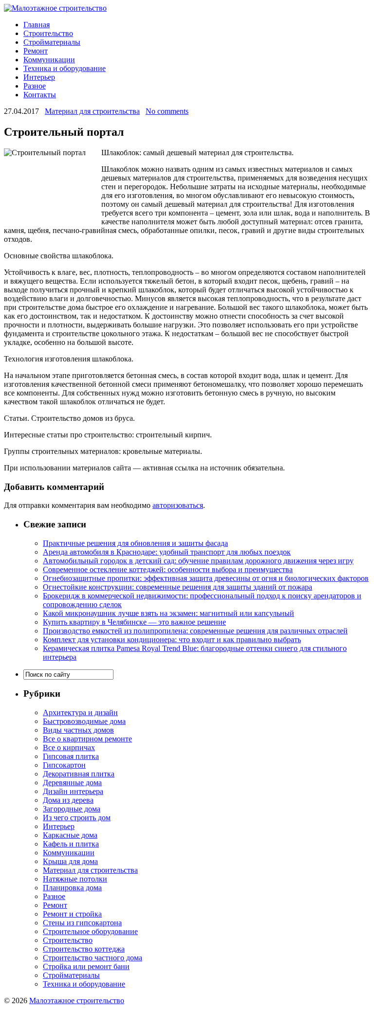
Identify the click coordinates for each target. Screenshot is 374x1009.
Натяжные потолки (75, 879)
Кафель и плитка (71, 844)
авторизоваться (177, 505)
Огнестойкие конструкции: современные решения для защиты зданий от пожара (177, 587)
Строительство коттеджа (84, 949)
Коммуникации (49, 59)
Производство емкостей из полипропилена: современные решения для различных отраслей (195, 631)
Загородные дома (71, 809)
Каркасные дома (70, 835)
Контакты (39, 94)
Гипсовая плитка (71, 756)
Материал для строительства (92, 111)
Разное (34, 86)
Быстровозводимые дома (84, 721)
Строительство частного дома (92, 958)
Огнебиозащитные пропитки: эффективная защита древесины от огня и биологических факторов (206, 578)
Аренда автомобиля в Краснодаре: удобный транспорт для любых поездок (167, 552)
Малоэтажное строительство (76, 1000)
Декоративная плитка (78, 774)
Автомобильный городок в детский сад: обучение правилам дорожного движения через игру (198, 561)
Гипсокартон (64, 765)
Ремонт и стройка (72, 914)
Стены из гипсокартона (82, 923)
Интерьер (39, 77)
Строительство (48, 33)
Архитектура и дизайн (80, 712)
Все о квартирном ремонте (87, 739)
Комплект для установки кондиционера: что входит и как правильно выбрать (172, 639)
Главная (36, 24)
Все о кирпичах (69, 747)
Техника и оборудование (64, 68)
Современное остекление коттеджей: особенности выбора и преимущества (168, 569)
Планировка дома (72, 887)
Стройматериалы (51, 42)
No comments (167, 111)
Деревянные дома (72, 782)
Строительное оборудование (90, 931)
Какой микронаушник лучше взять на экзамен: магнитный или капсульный (168, 613)
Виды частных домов (78, 730)
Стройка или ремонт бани (86, 966)
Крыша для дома (70, 861)
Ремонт (35, 51)
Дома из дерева (68, 800)
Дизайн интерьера (73, 791)
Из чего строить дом (77, 817)
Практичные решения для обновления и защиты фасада (135, 543)
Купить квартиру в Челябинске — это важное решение (134, 622)
